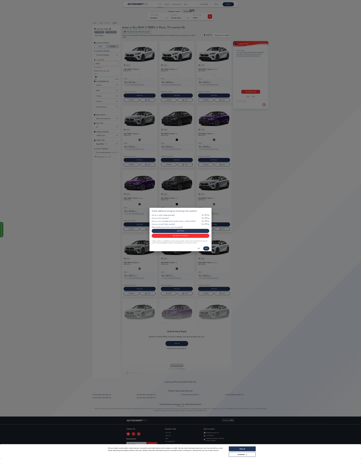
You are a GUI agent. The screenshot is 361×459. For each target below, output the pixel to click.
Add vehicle (180, 231)
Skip (199, 248)
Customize (241, 454)
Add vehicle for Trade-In (180, 235)
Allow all (242, 449)
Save (206, 248)
